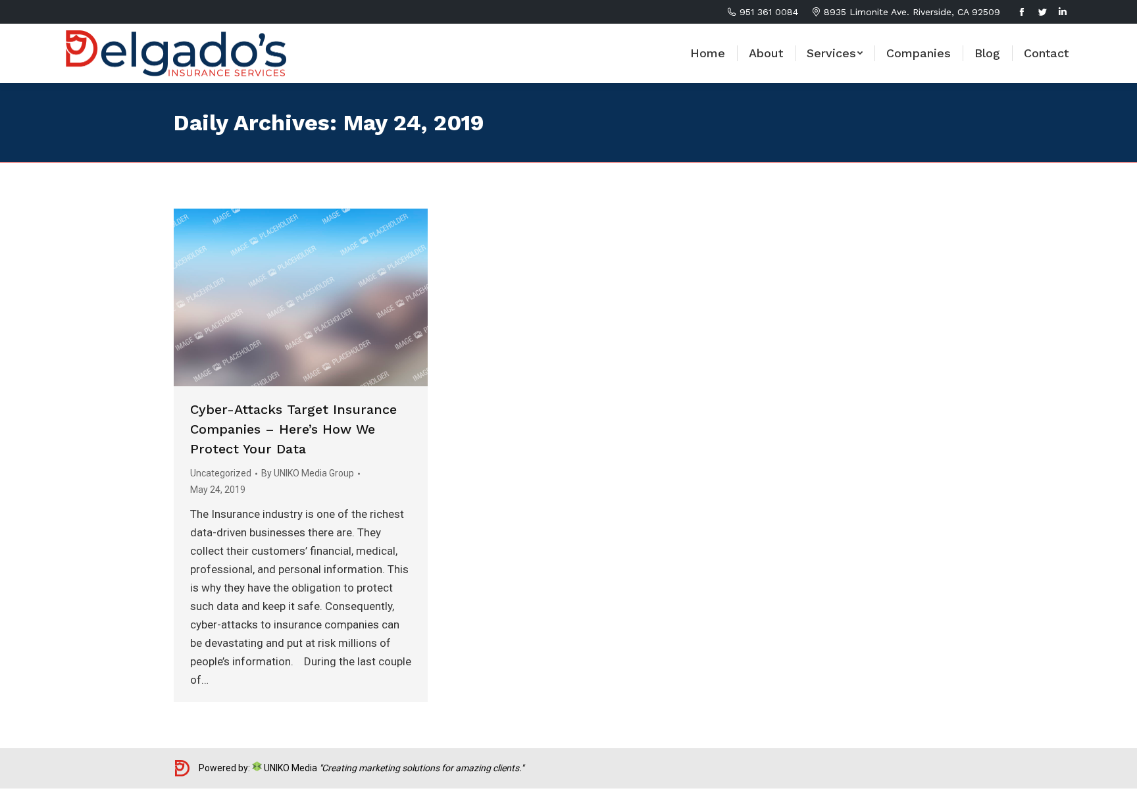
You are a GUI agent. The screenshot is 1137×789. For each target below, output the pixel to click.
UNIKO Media (289, 768)
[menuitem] (708, 53)
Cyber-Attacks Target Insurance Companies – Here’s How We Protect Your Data (293, 429)
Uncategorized (220, 473)
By (307, 473)
